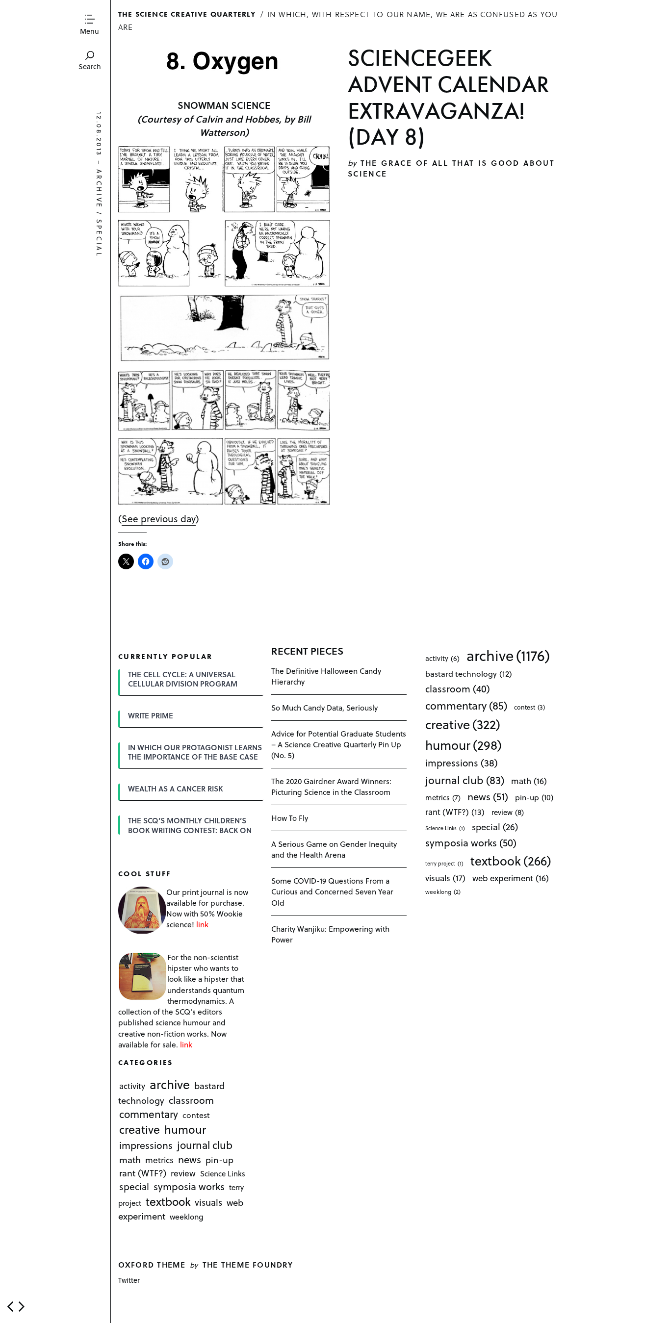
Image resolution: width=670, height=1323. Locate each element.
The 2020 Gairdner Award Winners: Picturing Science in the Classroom (331, 786)
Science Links (222, 1174)
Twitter (129, 1280)
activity (132, 1086)
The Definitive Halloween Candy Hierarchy (326, 676)
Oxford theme (151, 1264)
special (99, 238)
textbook (168, 1202)
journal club (204, 1144)
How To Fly (289, 817)
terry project (444, 863)
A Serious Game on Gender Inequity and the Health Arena (334, 849)
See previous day (159, 518)
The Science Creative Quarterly (187, 14)
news (189, 1159)
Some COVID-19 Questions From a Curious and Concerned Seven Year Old (332, 891)
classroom (191, 1100)
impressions (146, 1145)
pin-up (219, 1160)
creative (139, 1129)
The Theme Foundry (248, 1264)
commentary (148, 1113)
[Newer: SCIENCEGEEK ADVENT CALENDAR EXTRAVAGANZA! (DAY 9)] (10, 1306)
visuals (208, 1202)
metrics (159, 1160)
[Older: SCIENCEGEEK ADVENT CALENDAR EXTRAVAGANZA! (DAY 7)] (21, 1306)
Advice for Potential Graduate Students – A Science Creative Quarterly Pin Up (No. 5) (338, 744)
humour (185, 1129)
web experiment (510, 878)
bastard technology (468, 673)
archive (99, 189)
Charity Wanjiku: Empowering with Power (330, 934)
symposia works (189, 1186)
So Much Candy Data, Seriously (324, 707)
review (183, 1173)
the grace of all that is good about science (451, 168)
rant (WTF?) (142, 1173)
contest (196, 1114)
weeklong (187, 1216)
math (130, 1160)
